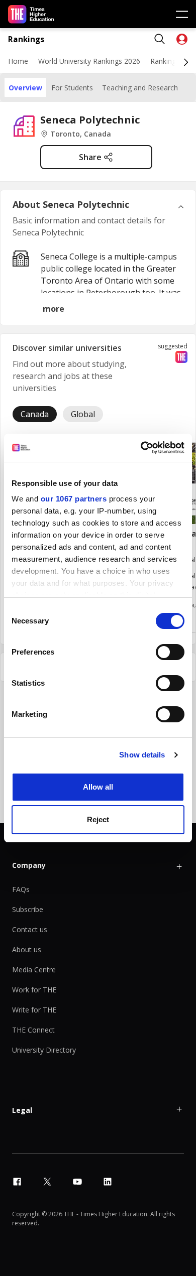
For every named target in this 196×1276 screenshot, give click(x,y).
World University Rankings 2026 (89, 61)
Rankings (26, 39)
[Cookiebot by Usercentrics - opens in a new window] (140, 447)
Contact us (29, 929)
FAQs (21, 889)
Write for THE (34, 1009)
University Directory (44, 1050)
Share (90, 157)
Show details (142, 754)
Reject (98, 819)
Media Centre (34, 969)
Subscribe (27, 909)
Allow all (98, 787)
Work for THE (34, 989)
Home (18, 61)
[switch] (170, 652)
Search (160, 39)
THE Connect (33, 1030)
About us (26, 949)
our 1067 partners (74, 498)
